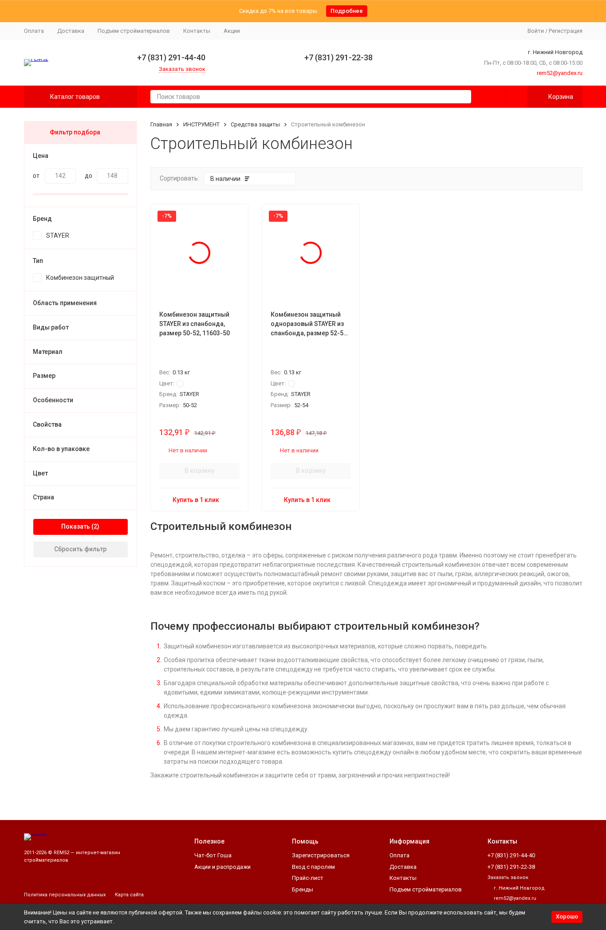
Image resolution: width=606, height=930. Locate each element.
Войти (535, 30)
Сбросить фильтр (80, 549)
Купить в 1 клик (196, 499)
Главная (161, 124)
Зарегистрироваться (321, 855)
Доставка (70, 30)
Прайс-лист (307, 878)
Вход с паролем (313, 866)
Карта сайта (129, 895)
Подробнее (347, 11)
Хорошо (567, 916)
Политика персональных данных (65, 895)
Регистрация (565, 30)
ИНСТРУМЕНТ (201, 124)
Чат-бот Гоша (213, 855)
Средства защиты (255, 124)
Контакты (196, 30)
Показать (75, 526)
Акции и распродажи (222, 866)
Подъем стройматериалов (134, 30)
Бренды (302, 889)
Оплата (34, 30)
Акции (232, 30)
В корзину (199, 470)
